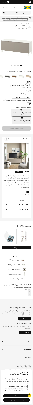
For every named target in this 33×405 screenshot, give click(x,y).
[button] (25, 194)
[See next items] (6, 139)
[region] (16, 47)
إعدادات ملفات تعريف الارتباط (16, 400)
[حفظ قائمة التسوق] (3, 34)
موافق (16, 395)
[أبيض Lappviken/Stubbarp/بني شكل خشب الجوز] (14, 77)
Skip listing (28, 289)
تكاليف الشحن (22, 93)
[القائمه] (3, 7)
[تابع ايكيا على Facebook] (29, 366)
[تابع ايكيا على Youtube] (17, 366)
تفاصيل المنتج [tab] (16, 139)
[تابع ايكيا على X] (21, 366)
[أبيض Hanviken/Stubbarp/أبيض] (21, 77)
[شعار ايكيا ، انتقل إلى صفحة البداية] (27, 7)
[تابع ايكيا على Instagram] (25, 366)
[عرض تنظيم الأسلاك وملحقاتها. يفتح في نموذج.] (23, 236)
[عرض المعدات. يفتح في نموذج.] (9, 236)
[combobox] (18, 13)
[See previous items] (29, 291)
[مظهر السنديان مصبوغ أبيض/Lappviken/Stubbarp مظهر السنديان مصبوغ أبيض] (28, 77)
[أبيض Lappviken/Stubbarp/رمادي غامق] (7, 77)
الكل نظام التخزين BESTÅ (16, 278)
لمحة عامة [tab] (26, 139)
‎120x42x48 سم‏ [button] (26, 87)
